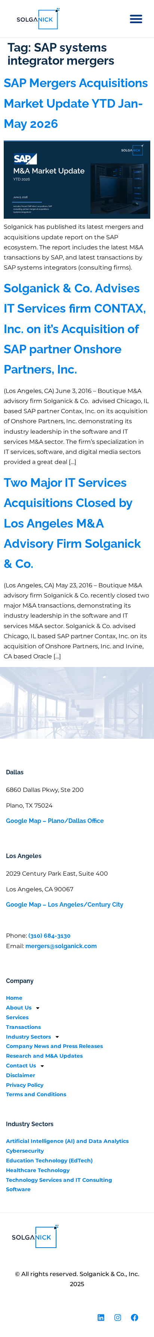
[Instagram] (117, 1317)
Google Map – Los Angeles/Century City (64, 904)
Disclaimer (20, 1075)
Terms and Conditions (36, 1094)
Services (17, 1017)
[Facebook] (134, 1317)
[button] (136, 19)
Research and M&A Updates (44, 1055)
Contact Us (21, 1065)
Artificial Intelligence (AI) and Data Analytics (67, 1141)
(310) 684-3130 (49, 935)
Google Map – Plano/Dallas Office (55, 820)
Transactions (23, 1027)
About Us (18, 1007)
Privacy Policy (24, 1085)
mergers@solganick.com (61, 946)
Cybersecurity (25, 1150)
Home (14, 998)
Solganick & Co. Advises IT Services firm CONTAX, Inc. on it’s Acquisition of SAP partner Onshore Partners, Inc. (75, 328)
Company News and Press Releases (54, 1046)
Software (18, 1189)
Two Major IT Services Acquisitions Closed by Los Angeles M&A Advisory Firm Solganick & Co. (72, 523)
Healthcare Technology (38, 1170)
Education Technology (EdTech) (49, 1160)
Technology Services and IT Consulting (59, 1180)
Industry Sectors (28, 1036)
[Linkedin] (100, 1317)
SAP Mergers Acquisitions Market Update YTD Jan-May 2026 (76, 103)
